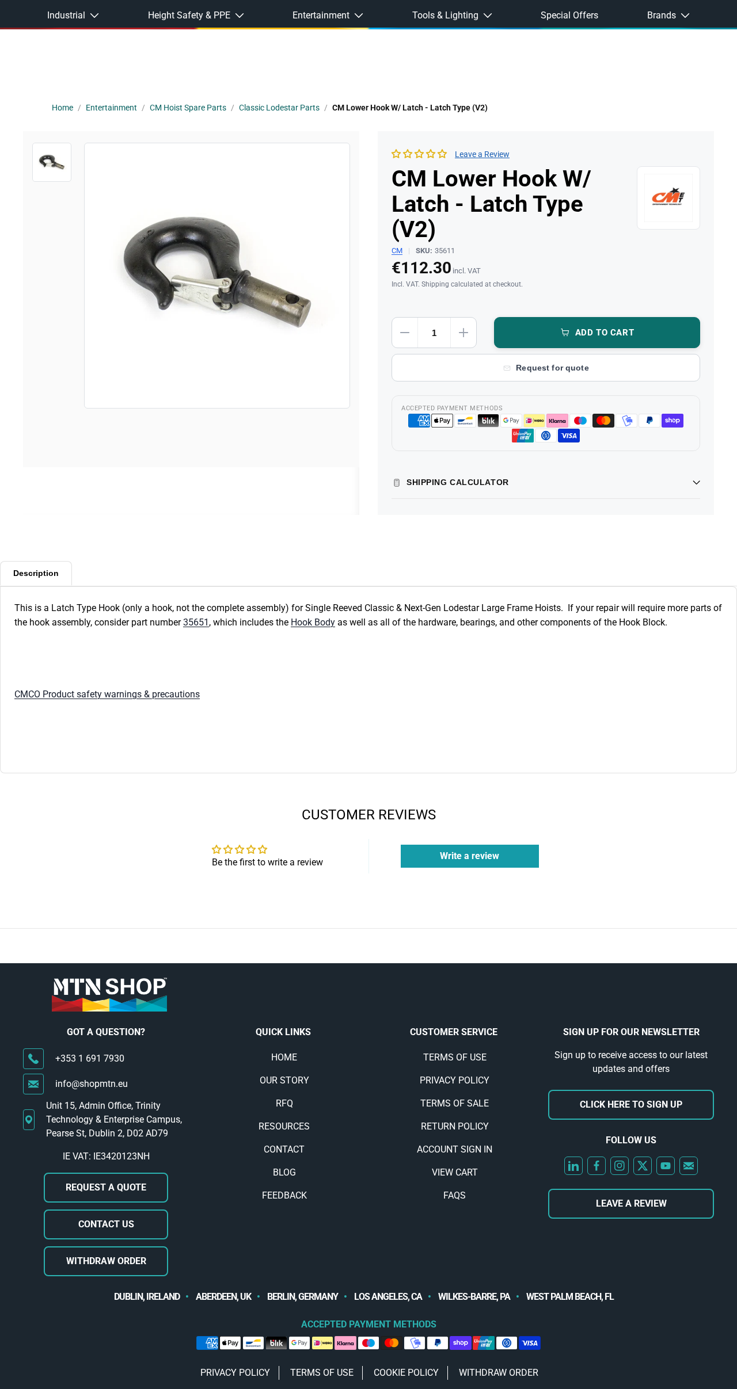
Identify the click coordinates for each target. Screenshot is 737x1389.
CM (397, 250)
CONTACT (284, 1149)
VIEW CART (455, 1172)
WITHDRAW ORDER (106, 1261)
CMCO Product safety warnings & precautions (107, 694)
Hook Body (313, 622)
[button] (419, 153)
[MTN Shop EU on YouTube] (665, 1166)
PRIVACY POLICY (454, 1080)
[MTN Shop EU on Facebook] (596, 1166)
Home (62, 107)
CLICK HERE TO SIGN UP (631, 1104)
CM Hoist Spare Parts (188, 107)
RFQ (284, 1103)
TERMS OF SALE (454, 1103)
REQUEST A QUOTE (106, 1187)
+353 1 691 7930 (89, 1058)
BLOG (284, 1172)
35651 (196, 622)
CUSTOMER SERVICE (453, 1032)
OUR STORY (284, 1080)
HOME (284, 1057)
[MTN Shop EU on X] (642, 1166)
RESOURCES (284, 1126)
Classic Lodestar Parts (279, 107)
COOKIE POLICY (406, 1372)
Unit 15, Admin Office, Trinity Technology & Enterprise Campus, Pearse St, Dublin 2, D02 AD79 (114, 1119)
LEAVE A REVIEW (631, 1203)
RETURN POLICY (455, 1126)
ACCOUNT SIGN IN (454, 1149)
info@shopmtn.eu (91, 1083)
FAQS (454, 1195)
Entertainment (111, 107)
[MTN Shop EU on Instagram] (619, 1166)
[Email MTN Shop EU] (688, 1166)
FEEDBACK (284, 1195)
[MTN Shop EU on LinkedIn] (573, 1166)
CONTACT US (106, 1224)
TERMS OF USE (455, 1057)
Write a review (469, 855)
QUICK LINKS (283, 1032)
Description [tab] (36, 573)
